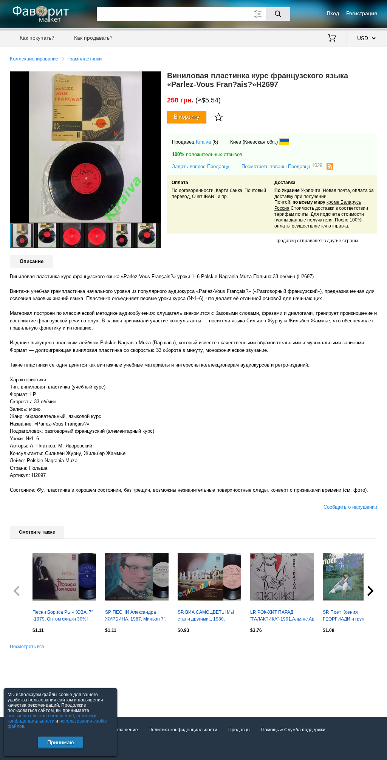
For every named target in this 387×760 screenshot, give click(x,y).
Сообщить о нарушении (350, 507)
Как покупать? (37, 38)
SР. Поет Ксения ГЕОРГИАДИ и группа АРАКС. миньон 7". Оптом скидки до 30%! (350, 616)
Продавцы (239, 729)
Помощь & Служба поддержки (293, 729)
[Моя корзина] (332, 38)
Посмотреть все (27, 646)
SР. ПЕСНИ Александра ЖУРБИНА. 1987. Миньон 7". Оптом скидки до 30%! (135, 616)
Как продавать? (93, 38)
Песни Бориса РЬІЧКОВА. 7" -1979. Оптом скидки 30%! (63, 616)
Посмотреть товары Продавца (281, 166)
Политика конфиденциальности (183, 729)
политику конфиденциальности (52, 718)
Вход (333, 13)
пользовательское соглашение (41, 715)
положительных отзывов (207, 154)
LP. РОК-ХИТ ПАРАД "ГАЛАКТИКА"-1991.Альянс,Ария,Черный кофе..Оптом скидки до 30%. (282, 616)
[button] (154, 78)
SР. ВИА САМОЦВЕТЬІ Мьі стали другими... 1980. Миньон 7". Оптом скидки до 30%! (207, 616)
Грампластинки (84, 59)
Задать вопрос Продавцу (200, 166)
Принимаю (60, 742)
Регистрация (361, 13)
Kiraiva (203, 142)
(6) (215, 142)
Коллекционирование (34, 59)
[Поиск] (278, 14)
